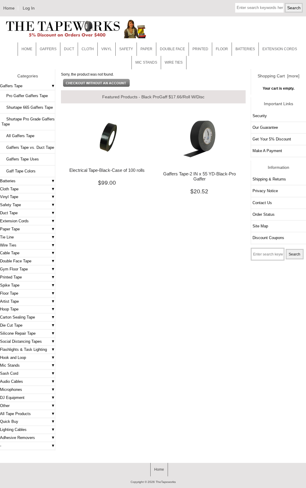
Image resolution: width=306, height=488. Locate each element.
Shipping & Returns (269, 179)
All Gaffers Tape (17, 136)
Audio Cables (11, 381)
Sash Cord (9, 373)
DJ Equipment (12, 397)
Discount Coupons (268, 237)
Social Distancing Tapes (21, 341)
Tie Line (7, 237)
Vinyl (106, 49)
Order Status (264, 214)
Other (5, 405)
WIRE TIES (174, 62)
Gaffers (48, 49)
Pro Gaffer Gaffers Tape (24, 96)
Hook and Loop (13, 357)
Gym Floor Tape (14, 269)
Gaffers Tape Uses (20, 159)
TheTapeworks (166, 482)
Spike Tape (9, 285)
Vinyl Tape (9, 197)
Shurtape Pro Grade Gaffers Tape (28, 121)
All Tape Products (15, 413)
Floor (222, 49)
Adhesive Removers (17, 437)
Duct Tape (9, 213)
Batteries (245, 49)
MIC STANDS (146, 62)
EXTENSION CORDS (279, 49)
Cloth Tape (9, 189)
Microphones (11, 389)
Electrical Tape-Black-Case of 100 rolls (107, 170)
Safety (126, 49)
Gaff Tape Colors (18, 171)
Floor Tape (9, 293)
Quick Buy (9, 421)
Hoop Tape (9, 309)
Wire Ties (8, 245)
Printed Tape (11, 277)
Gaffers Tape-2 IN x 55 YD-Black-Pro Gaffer (199, 176)
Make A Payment (267, 151)
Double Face (172, 49)
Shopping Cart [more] (278, 76)
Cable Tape (9, 253)
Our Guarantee (265, 127)
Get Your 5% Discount (272, 139)
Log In (29, 8)
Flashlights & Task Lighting (23, 349)
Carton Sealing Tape (17, 317)
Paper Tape (10, 229)
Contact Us (262, 203)
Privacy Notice (265, 191)
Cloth (88, 49)
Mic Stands (10, 365)
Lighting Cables (13, 429)
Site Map (260, 226)
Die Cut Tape (11, 325)
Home (9, 8)
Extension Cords (14, 221)
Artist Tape (9, 301)
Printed (200, 49)
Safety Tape (10, 205)
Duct (69, 49)
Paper (146, 49)
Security (260, 116)
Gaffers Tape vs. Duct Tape (27, 147)
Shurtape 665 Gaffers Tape (27, 107)
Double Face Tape (15, 261)
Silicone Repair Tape (18, 333)
